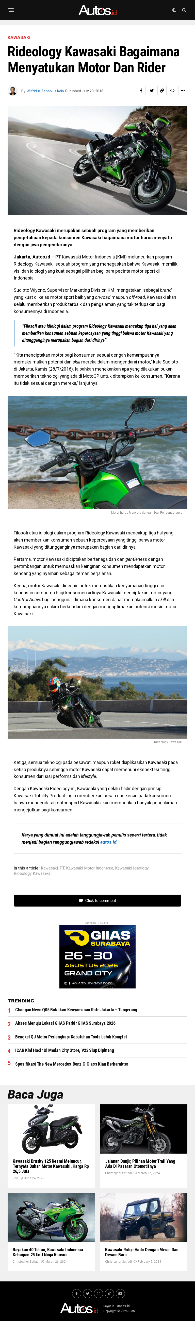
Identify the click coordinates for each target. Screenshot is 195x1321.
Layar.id (108, 1306)
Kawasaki (49, 868)
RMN (131, 1311)
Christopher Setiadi (118, 1173)
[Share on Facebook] (141, 90)
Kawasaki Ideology (132, 868)
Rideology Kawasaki (32, 874)
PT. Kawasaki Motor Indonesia (86, 868)
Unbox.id (123, 1306)
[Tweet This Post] (151, 90)
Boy (15, 1178)
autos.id (108, 842)
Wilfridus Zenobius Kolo (45, 91)
